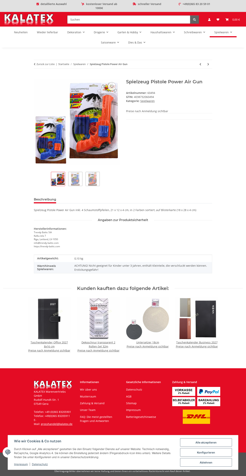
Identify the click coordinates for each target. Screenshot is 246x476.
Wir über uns (88, 389)
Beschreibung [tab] (45, 199)
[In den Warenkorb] (37, 77)
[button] (209, 19)
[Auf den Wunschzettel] (112, 86)
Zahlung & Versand (92, 403)
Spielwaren (147, 101)
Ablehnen (206, 462)
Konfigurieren (206, 452)
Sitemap (131, 403)
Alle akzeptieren (206, 442)
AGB (128, 396)
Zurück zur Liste (46, 64)
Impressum (21, 464)
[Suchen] (194, 19)
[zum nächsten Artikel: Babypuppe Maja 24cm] (208, 64)
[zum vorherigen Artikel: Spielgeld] (200, 64)
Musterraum (88, 396)
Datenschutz (40, 464)
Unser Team (88, 410)
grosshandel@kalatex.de (56, 424)
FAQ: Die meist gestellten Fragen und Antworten (96, 419)
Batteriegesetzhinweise (141, 417)
